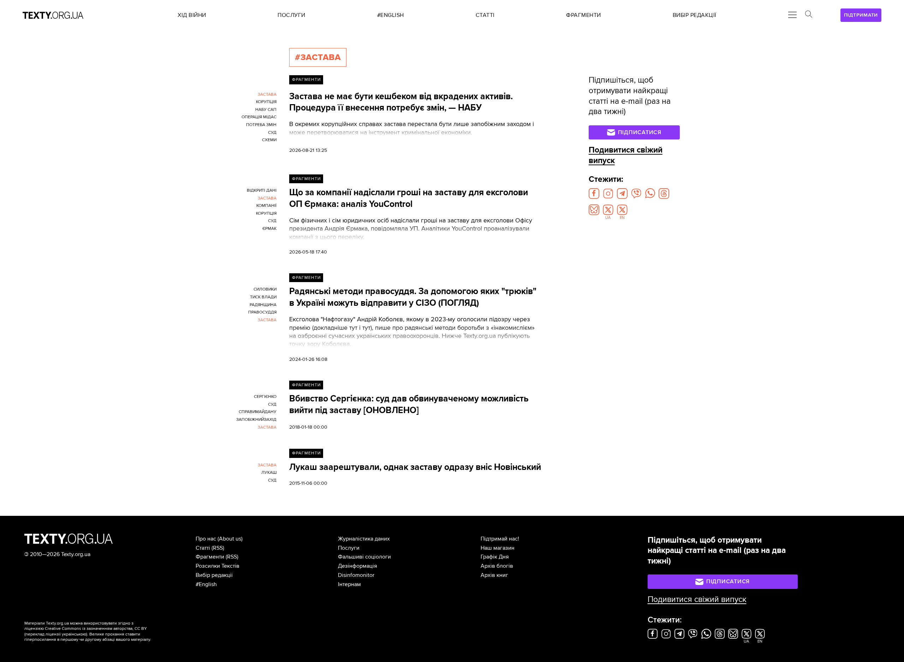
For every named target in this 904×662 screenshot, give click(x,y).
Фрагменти (306, 79)
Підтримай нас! (500, 538)
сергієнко (265, 396)
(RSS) (218, 547)
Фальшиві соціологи (364, 556)
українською (74, 634)
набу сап (265, 109)
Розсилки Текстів (217, 565)
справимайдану (257, 412)
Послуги (348, 547)
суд (272, 132)
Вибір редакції (214, 575)
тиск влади (263, 297)
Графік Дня (495, 556)
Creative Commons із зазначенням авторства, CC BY (96, 628)
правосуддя (262, 312)
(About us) (230, 538)
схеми (269, 140)
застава (267, 94)
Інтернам (349, 584)
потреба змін (261, 124)
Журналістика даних (364, 538)
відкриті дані (261, 190)
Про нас (206, 538)
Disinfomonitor (356, 575)
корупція (266, 102)
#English (206, 584)
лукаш (268, 472)
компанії (266, 205)
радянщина (263, 305)
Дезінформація (357, 565)
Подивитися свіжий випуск (697, 599)
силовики (265, 289)
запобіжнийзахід (256, 419)
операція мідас (259, 117)
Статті (203, 547)
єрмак (269, 228)
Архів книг (494, 575)
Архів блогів (497, 565)
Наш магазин (498, 547)
